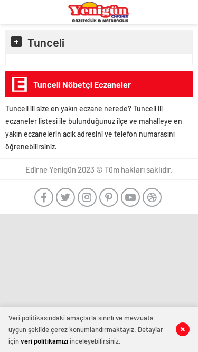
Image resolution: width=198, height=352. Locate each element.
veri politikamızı (44, 341)
